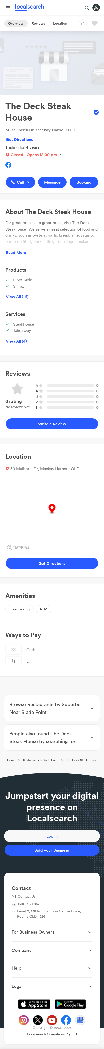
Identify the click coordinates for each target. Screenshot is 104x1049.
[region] (52, 514)
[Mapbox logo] (18, 548)
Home (11, 760)
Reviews (38, 23)
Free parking (19, 609)
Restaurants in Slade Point (40, 760)
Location (60, 23)
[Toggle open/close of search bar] (86, 8)
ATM (43, 609)
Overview (15, 23)
